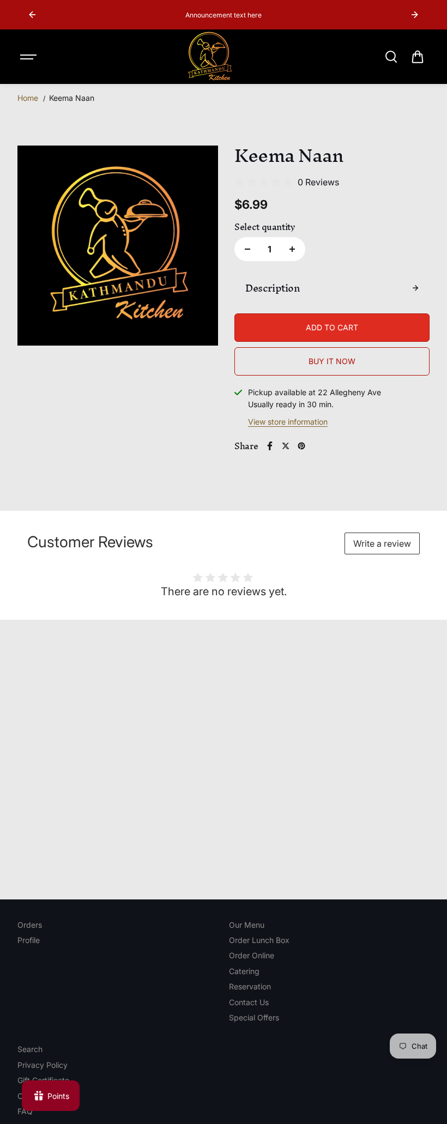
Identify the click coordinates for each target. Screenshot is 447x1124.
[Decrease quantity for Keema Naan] (247, 249)
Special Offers (254, 1017)
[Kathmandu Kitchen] (210, 56)
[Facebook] (269, 445)
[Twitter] (285, 445)
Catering (244, 971)
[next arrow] (415, 15)
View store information (288, 421)
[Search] (391, 57)
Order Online (251, 955)
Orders (29, 924)
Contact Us (249, 1002)
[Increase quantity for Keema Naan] (292, 249)
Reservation (250, 986)
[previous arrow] (32, 15)
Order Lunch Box (259, 940)
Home (27, 97)
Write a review (382, 543)
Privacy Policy (42, 1064)
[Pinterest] (301, 445)
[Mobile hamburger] (29, 57)
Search (30, 1049)
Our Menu (246, 924)
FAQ (25, 1111)
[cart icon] (418, 57)
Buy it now (332, 361)
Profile (28, 940)
